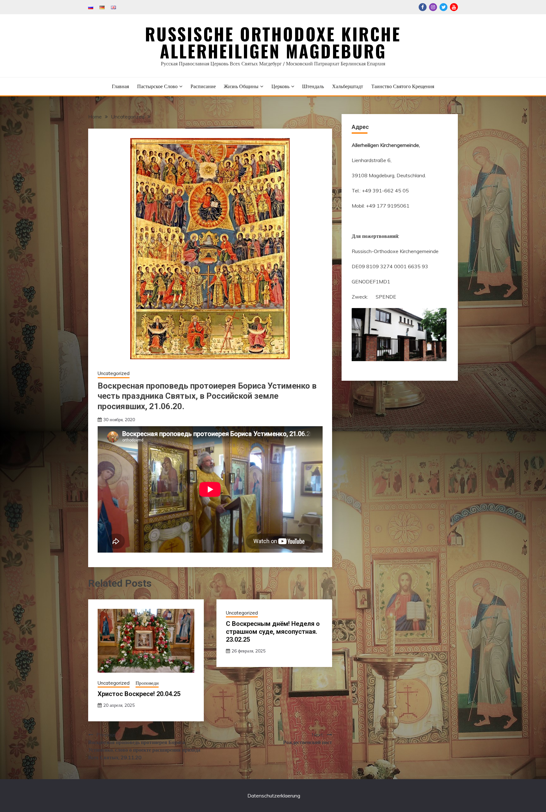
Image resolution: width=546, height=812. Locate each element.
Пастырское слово (157, 86)
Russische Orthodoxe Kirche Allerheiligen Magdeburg (273, 42)
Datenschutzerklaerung (273, 795)
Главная (120, 86)
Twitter (443, 7)
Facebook (423, 7)
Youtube (454, 7)
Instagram (433, 7)
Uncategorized (114, 373)
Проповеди (147, 683)
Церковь (280, 86)
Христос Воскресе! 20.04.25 (139, 694)
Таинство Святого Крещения (402, 86)
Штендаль (313, 86)
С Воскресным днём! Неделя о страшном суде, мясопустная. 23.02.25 (273, 631)
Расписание (203, 86)
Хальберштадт (347, 86)
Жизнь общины (241, 86)
